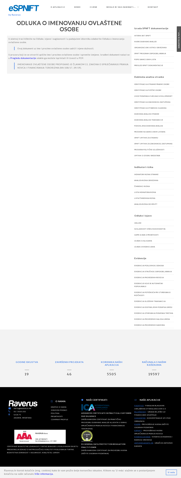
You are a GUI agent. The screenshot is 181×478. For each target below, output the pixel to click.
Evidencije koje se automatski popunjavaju (148, 284)
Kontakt (153, 7)
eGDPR (137, 424)
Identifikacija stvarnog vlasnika (150, 108)
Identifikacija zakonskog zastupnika (152, 102)
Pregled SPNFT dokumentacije (148, 65)
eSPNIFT (138, 430)
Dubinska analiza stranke (146, 114)
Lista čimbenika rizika (144, 198)
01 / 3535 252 (20, 411)
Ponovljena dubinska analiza (148, 126)
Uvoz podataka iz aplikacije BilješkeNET (153, 96)
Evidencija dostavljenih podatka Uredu (153, 307)
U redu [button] (171, 472)
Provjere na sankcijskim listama (149, 132)
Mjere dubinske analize (145, 41)
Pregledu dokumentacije (23, 58)
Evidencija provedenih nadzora (149, 325)
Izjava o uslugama (143, 241)
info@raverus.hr (22, 408)
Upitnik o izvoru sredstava (147, 155)
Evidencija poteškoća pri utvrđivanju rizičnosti (152, 293)
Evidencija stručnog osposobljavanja (153, 271)
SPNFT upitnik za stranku (146, 138)
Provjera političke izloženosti (149, 150)
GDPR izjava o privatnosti (146, 235)
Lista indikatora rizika (145, 192)
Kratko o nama (58, 407)
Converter (140, 418)
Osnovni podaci (59, 410)
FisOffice (139, 406)
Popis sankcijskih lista (145, 59)
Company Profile (59, 419)
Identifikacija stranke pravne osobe (151, 84)
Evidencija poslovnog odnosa (149, 265)
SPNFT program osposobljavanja (150, 53)
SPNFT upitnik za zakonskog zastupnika (153, 144)
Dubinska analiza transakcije (148, 120)
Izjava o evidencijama (144, 247)
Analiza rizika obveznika (146, 180)
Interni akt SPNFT (142, 36)
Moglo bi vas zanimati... (121, 7)
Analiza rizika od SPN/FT (145, 204)
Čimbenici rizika (142, 186)
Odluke (137, 223)
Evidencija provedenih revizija (149, 277)
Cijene (93, 7)
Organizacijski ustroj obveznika (150, 47)
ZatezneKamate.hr (143, 443)
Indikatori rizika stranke (146, 174)
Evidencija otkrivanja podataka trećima (153, 313)
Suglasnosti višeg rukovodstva (149, 229)
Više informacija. (44, 474)
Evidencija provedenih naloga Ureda (152, 319)
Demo (77, 7)
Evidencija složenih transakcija (150, 301)
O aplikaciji (58, 7)
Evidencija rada (142, 437)
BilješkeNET (140, 412)
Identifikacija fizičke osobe (147, 90)
